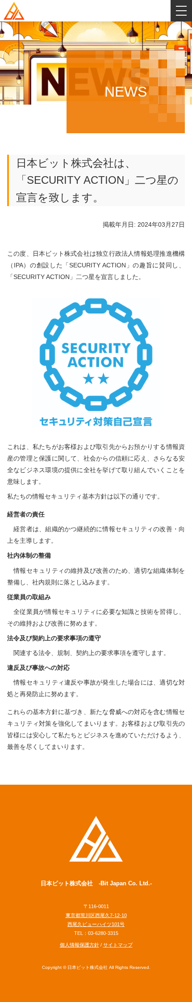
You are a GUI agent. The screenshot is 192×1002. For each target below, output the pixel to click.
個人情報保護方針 (79, 944)
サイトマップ (118, 944)
